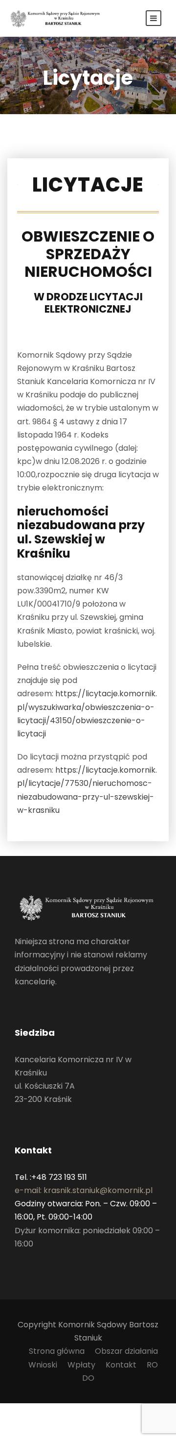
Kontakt (121, 1364)
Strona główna (57, 1351)
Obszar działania (126, 1351)
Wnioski (42, 1364)
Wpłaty (81, 1364)
